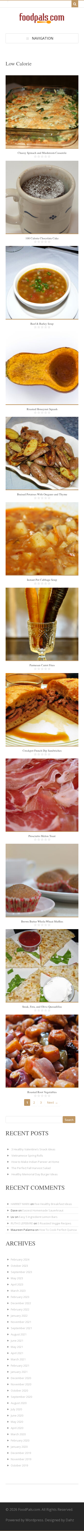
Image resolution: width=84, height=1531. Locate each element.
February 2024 (20, 1259)
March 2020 (18, 1434)
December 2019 (21, 1453)
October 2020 (19, 1390)
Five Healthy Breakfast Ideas (53, 1204)
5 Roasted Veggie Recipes (54, 1223)
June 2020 (17, 1415)
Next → (52, 1102)
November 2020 (21, 1384)
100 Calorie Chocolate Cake (42, 238)
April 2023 (17, 1284)
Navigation (42, 38)
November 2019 (21, 1459)
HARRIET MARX (20, 1204)
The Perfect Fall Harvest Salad (31, 1168)
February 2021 (20, 1365)
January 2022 (19, 1316)
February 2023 (20, 1297)
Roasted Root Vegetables (42, 1092)
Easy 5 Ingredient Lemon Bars (38, 1217)
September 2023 (21, 1272)
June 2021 (17, 1341)
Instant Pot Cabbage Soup (42, 580)
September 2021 (21, 1328)
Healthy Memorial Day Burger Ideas (34, 1174)
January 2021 (19, 1372)
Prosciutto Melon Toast (42, 836)
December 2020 (21, 1378)
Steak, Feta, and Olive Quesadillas (42, 1007)
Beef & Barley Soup (42, 324)
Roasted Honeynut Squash (42, 409)
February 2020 (20, 1440)
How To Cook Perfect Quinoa (58, 1230)
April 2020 (17, 1428)
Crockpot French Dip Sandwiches (42, 750)
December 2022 (21, 1303)
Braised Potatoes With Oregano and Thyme (42, 494)
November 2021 (21, 1322)
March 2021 (18, 1359)
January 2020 (19, 1447)
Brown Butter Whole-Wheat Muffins (42, 921)
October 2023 (19, 1266)
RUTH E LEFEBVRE (22, 1223)
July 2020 (16, 1409)
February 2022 (20, 1309)
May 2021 (17, 1347)
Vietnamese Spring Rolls (27, 1155)
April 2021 (17, 1353)
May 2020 (17, 1422)
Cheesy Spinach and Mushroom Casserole (42, 153)
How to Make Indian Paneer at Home (35, 1162)
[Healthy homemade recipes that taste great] (42, 22)
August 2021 (18, 1334)
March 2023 (18, 1291)
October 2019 (19, 1465)
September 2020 (21, 1397)
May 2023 (17, 1278)
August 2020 (18, 1403)
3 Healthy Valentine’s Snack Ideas (33, 1149)
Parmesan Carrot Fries (42, 665)
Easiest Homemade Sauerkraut (42, 1210)
